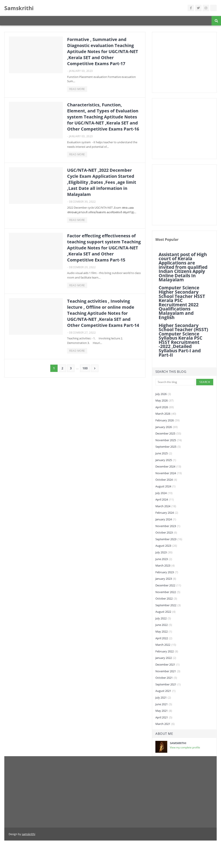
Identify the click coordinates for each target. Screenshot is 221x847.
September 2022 (168, 605)
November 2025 (168, 440)
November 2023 (167, 526)
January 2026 (166, 427)
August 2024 (165, 486)
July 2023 (163, 552)
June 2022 (163, 625)
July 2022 (163, 618)
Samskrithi (19, 8)
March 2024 (165, 506)
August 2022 (165, 612)
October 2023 (166, 532)
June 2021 (163, 704)
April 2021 (163, 717)
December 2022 (168, 585)
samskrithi (28, 834)
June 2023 (163, 559)
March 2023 (165, 565)
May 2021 (163, 711)
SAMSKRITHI (178, 743)
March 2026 (165, 414)
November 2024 (168, 473)
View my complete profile (185, 747)
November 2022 (167, 592)
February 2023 (166, 572)
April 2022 (163, 638)
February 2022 (166, 651)
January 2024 (165, 519)
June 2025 (163, 453)
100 (85, 368)
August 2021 (165, 691)
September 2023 (168, 539)
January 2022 (165, 658)
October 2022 (166, 598)
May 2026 (164, 400)
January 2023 (165, 579)
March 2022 (165, 645)
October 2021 (166, 678)
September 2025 (168, 447)
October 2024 (166, 480)
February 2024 (166, 513)
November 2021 (167, 671)
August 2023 (166, 546)
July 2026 (163, 394)
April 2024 (164, 499)
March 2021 (165, 724)
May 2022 (163, 631)
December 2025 (168, 433)
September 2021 (168, 684)
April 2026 (164, 407)
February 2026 (167, 420)
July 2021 (163, 697)
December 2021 (167, 664)
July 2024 (163, 493)
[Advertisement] (184, 62)
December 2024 (168, 466)
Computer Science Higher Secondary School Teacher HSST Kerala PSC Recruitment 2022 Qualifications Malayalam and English (182, 303)
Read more (77, 89)
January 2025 (165, 460)
